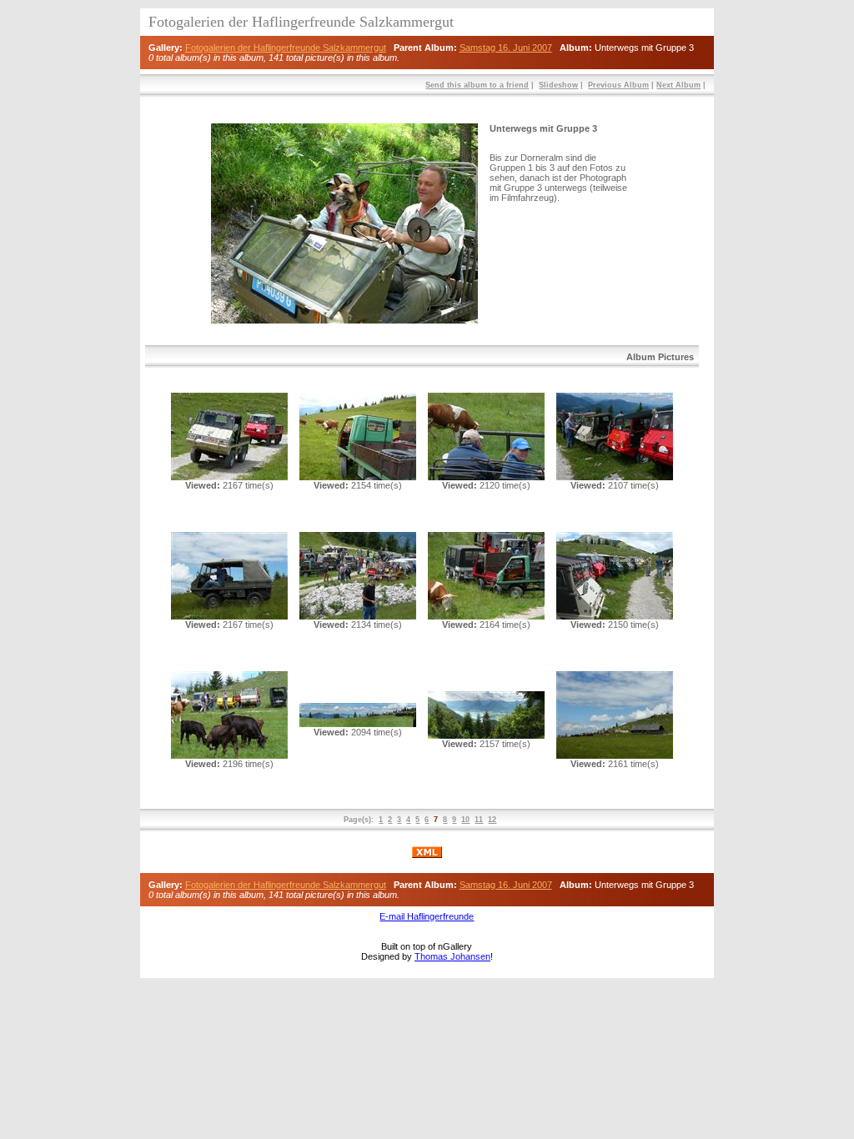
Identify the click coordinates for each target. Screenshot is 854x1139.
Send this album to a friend (477, 85)
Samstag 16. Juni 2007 (506, 48)
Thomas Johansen (452, 956)
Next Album (678, 85)
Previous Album (618, 85)
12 (492, 819)
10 (465, 819)
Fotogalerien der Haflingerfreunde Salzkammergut (285, 48)
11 (479, 819)
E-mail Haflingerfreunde (426, 916)
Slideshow (558, 85)
